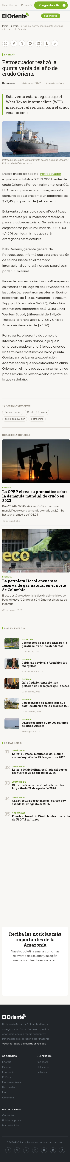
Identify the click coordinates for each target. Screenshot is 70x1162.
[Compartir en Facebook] (13, 43)
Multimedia (43, 1067)
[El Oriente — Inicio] (16, 16)
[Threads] (35, 1150)
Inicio (5, 26)
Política (6, 1077)
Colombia (8, 1097)
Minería (6, 1067)
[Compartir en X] (22, 43)
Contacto (8, 1115)
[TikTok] (62, 1150)
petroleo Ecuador (15, 418)
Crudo (30, 412)
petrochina (37, 418)
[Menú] (65, 16)
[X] (17, 1150)
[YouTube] (44, 1150)
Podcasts (26, 5)
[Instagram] (26, 1150)
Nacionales (8, 1087)
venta (44, 412)
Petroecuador (50, 173)
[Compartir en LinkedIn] (38, 43)
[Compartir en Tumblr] (46, 43)
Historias (42, 1072)
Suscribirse (50, 15)
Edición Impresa (11, 1120)
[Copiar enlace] (55, 43)
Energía (14, 26)
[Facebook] (8, 1150)
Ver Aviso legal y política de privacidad (24, 1043)
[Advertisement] (35, 871)
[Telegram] (53, 1150)
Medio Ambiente (11, 1082)
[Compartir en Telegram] (30, 43)
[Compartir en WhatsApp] (5, 43)
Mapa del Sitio (10, 1125)
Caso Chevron (10, 5)
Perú (4, 1092)
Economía (8, 1072)
